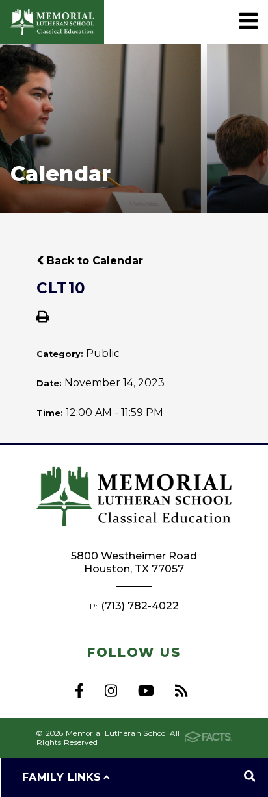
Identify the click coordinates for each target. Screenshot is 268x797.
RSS (181, 690)
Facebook (79, 690)
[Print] (42, 318)
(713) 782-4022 (140, 606)
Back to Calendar (93, 260)
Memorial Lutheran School (52, 22)
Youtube (146, 690)
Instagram (111, 690)
